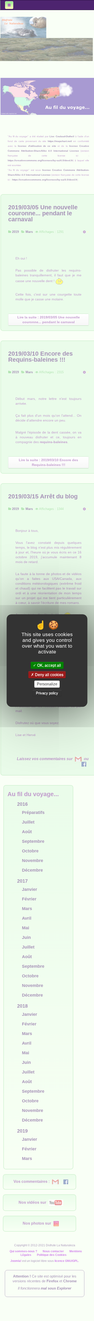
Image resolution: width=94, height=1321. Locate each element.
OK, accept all (48, 665)
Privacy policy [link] (47, 693)
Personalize (47, 684)
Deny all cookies (48, 675)
